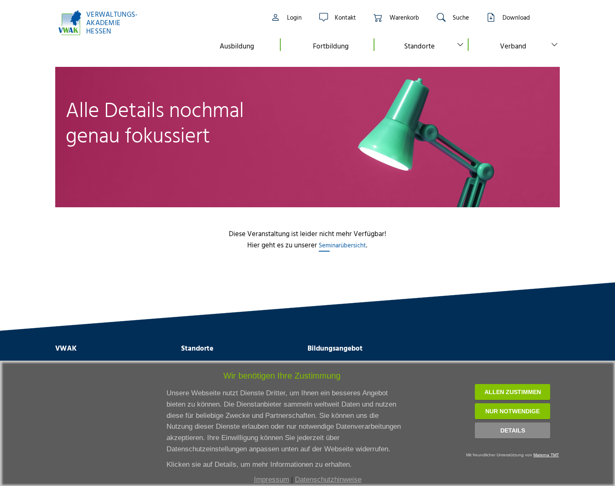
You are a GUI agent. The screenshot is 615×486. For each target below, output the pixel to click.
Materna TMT (546, 455)
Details (512, 430)
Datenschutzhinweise (328, 479)
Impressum (271, 479)
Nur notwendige (512, 411)
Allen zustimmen (512, 392)
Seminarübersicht (342, 245)
